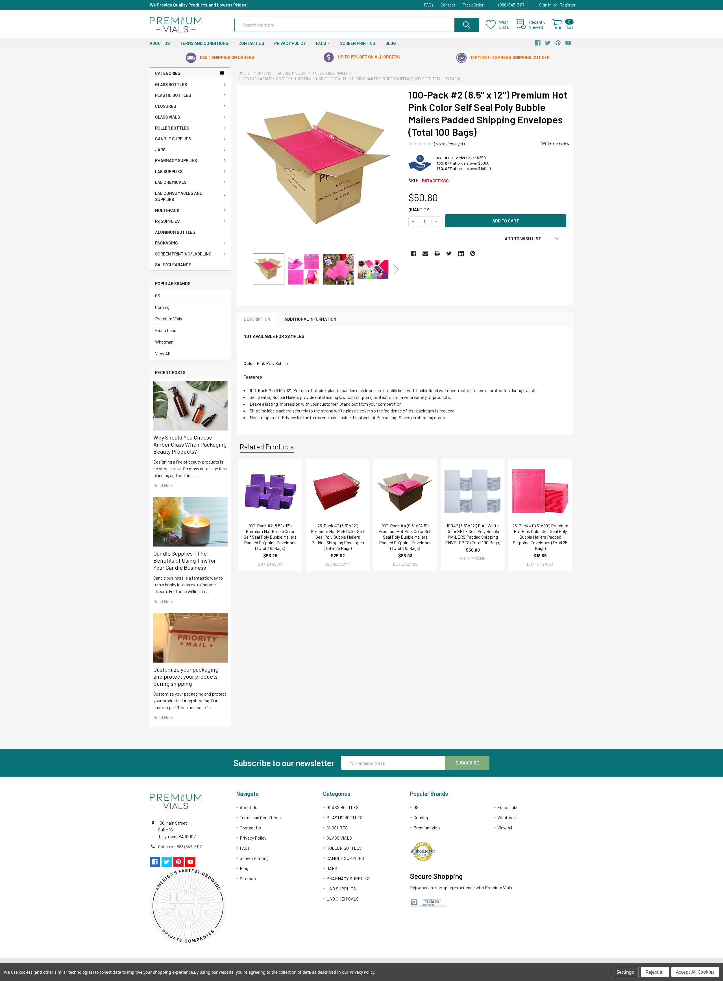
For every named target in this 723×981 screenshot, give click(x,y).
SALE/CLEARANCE (173, 264)
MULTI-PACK (167, 210)
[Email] (425, 253)
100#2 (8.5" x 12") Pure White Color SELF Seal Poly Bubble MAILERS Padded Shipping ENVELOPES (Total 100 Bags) (472, 534)
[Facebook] (413, 253)
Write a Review (555, 143)
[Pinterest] (473, 253)
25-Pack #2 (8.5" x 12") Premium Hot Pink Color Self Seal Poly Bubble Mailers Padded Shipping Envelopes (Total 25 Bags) (337, 537)
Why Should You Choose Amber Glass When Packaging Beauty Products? (190, 444)
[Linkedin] (461, 253)
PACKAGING (166, 242)
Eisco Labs (165, 330)
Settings (625, 972)
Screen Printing (357, 43)
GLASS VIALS (167, 116)
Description (257, 319)
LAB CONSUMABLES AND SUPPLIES (178, 196)
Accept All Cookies (695, 972)
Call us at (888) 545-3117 (180, 846)
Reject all (655, 972)
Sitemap (248, 878)
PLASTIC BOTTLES (173, 95)
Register (567, 4)
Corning (162, 307)
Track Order (473, 4)
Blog (391, 43)
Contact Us (251, 43)
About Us (160, 43)
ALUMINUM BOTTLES (175, 232)
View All (162, 353)
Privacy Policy (290, 43)
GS (157, 295)
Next (396, 269)
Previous (245, 269)
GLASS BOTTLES (171, 84)
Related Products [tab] (267, 446)
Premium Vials (168, 318)
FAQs (429, 4)
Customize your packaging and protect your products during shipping (186, 676)
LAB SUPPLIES (168, 171)
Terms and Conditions (204, 43)
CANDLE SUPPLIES (173, 138)
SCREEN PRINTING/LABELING (183, 253)
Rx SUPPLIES (167, 221)
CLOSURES (165, 106)
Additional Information (310, 319)
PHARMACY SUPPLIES (176, 160)
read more (163, 485)
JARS (160, 149)
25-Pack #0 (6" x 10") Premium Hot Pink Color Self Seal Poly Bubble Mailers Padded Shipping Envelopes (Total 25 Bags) (540, 537)
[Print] (437, 253)
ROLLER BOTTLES (172, 127)
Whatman (164, 341)
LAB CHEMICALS (170, 182)
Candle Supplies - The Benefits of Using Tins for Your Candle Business (184, 560)
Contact (448, 4)
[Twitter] (449, 253)
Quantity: (419, 209)
